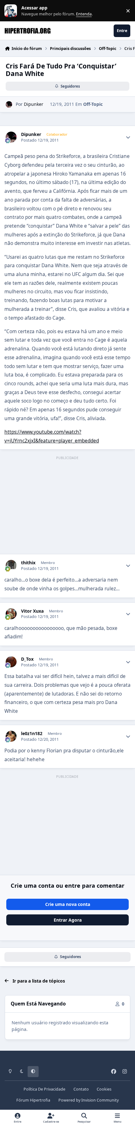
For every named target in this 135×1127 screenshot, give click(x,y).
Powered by (88, 1100)
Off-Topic (93, 104)
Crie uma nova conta (67, 904)
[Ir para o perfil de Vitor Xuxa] (11, 613)
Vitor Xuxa (32, 611)
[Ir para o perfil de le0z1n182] (11, 736)
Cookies (104, 1089)
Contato (81, 1089)
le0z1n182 (31, 733)
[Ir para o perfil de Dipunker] (9, 104)
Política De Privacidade (44, 1089)
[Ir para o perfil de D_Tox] (11, 661)
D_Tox (27, 659)
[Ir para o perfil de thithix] (11, 565)
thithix (28, 563)
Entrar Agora (68, 920)
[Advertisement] (67, 506)
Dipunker (33, 104)
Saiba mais (11, 11)
